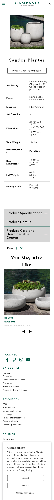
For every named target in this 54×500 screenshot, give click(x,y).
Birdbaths (7, 383)
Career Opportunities (12, 424)
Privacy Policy (25, 470)
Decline (25, 485)
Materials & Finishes (12, 411)
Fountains (7, 376)
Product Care (9, 407)
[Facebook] (7, 361)
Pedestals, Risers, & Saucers (15, 390)
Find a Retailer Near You (14, 417)
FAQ (5, 404)
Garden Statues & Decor (14, 379)
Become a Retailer (11, 421)
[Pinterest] (14, 361)
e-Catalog (7, 414)
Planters (6, 373)
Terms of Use (8, 439)
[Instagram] (21, 361)
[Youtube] (28, 361)
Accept (25, 478)
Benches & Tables (11, 386)
